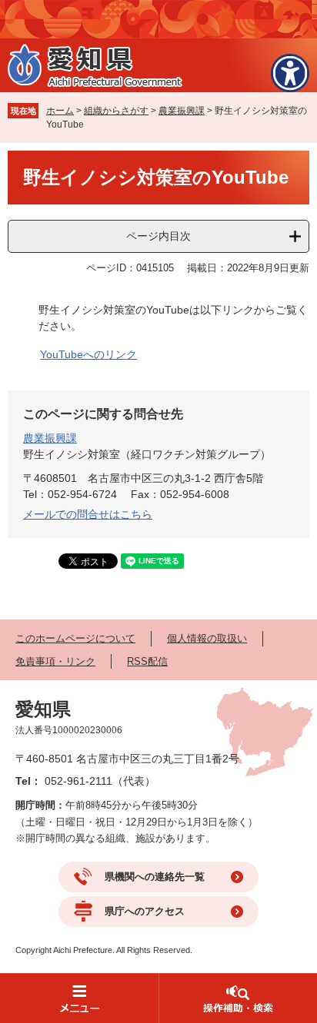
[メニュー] (79, 998)
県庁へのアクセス (145, 911)
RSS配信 (147, 661)
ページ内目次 (158, 236)
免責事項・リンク (55, 661)
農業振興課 (181, 110)
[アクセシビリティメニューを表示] (290, 73)
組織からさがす (116, 110)
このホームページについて (75, 638)
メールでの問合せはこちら (87, 514)
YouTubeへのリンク (88, 354)
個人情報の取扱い (207, 638)
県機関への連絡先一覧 (155, 876)
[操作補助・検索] (237, 998)
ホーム (60, 110)
